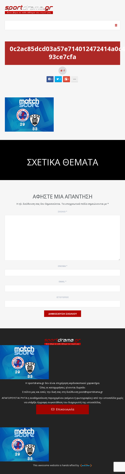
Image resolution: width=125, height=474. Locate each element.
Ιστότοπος (62, 297)
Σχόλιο (62, 211)
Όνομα (62, 266)
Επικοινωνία (65, 409)
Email (62, 281)
